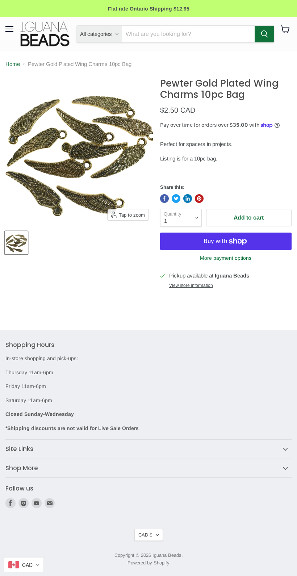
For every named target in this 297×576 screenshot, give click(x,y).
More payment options (225, 258)
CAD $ (145, 535)
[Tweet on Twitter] (176, 198)
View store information (191, 285)
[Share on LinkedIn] (187, 198)
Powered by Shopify (148, 562)
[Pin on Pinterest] (199, 198)
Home (12, 64)
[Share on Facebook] (164, 198)
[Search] (264, 34)
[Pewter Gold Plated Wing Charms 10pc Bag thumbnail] (16, 242)
